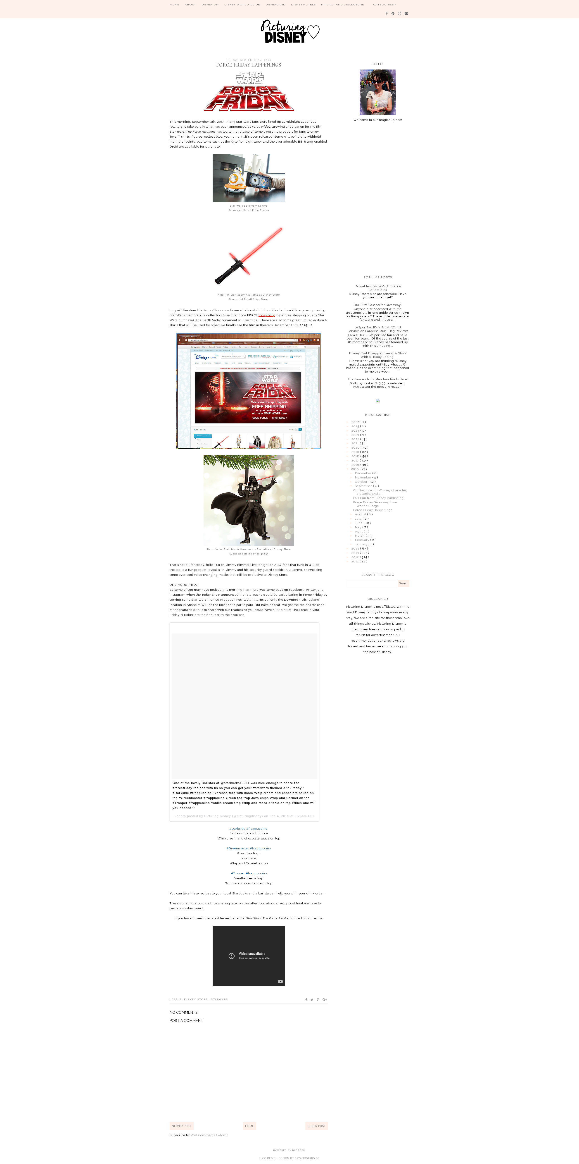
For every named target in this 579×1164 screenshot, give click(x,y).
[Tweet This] (312, 999)
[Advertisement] (377, 198)
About (190, 4)
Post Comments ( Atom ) (209, 1135)
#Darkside (237, 828)
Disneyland (276, 4)
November (363, 477)
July (359, 518)
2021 (355, 443)
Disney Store (196, 999)
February (362, 540)
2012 (355, 557)
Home (174, 4)
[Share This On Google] (325, 999)
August (361, 514)
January (361, 544)
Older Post (317, 1126)
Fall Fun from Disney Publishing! (379, 498)
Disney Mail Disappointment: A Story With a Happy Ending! (377, 355)
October (361, 481)
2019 (355, 452)
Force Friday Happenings (372, 510)
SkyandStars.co (307, 1158)
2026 (356, 422)
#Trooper (238, 873)
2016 (355, 464)
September (364, 486)
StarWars (219, 999)
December (363, 473)
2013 (355, 553)
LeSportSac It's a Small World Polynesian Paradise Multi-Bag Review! (377, 329)
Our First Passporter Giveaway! (378, 305)
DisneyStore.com (216, 310)
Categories (384, 4)
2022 (355, 439)
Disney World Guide (242, 4)
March (360, 535)
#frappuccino (256, 828)
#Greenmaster (238, 848)
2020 (356, 447)
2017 (355, 460)
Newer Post (181, 1126)
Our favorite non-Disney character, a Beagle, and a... (380, 492)
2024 (355, 430)
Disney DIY (210, 4)
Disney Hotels (303, 4)
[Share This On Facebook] (306, 999)
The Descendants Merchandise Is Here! (378, 379)
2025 (355, 426)
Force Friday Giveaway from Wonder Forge (375, 504)
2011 (355, 561)
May (358, 527)
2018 (355, 456)
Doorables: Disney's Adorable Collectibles (378, 288)
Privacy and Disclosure (342, 4)
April (359, 531)
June (359, 523)
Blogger (298, 1150)
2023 (355, 435)
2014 (355, 548)
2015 (355, 469)
